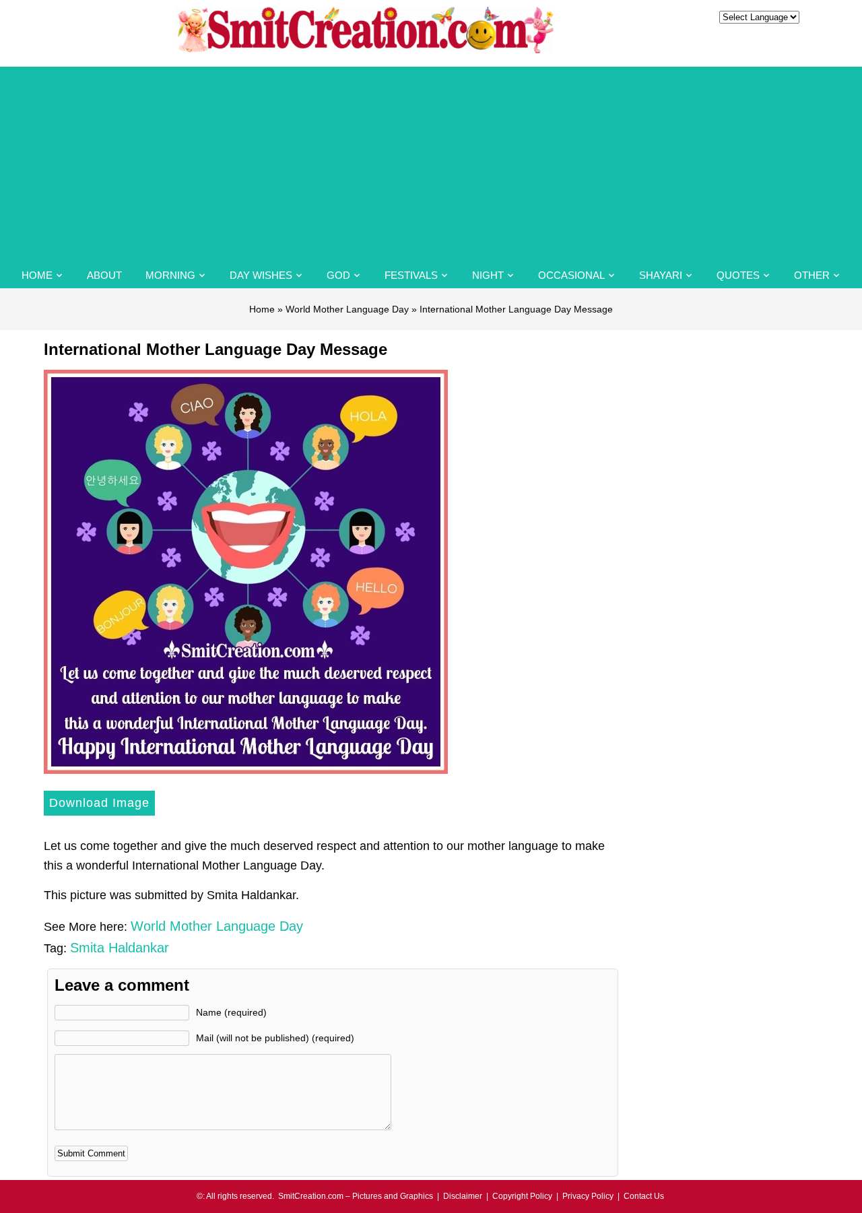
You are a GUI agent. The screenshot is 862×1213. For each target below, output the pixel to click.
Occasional (571, 275)
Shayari (660, 275)
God (338, 275)
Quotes (738, 275)
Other (812, 275)
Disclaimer (462, 1196)
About (104, 275)
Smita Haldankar (119, 947)
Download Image (99, 803)
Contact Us (644, 1196)
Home (37, 275)
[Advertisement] (431, 161)
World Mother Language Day (347, 309)
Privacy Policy (588, 1196)
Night (488, 275)
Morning (170, 275)
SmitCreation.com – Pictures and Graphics (355, 1196)
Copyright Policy (522, 1196)
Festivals (411, 275)
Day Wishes (261, 275)
